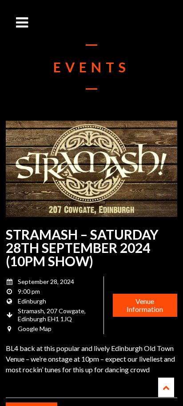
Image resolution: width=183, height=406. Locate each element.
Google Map (35, 328)
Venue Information (145, 305)
